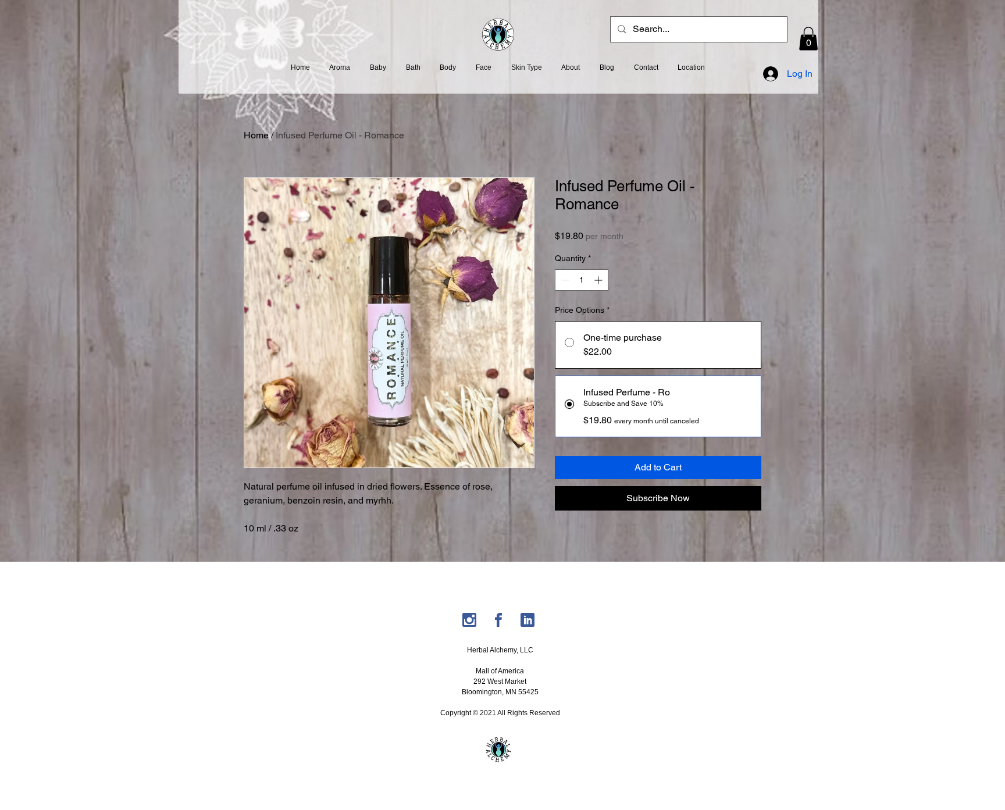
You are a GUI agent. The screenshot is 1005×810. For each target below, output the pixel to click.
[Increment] (599, 280)
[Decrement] (564, 280)
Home (256, 135)
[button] (808, 39)
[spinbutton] (581, 280)
